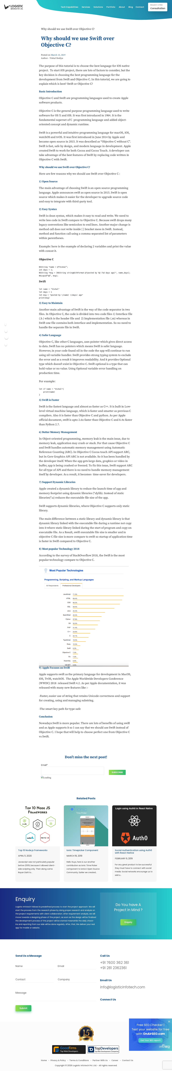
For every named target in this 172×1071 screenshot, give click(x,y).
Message (20, 992)
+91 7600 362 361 (114, 962)
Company (64, 979)
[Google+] (6, 337)
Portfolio (110, 7)
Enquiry (128, 922)
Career (114, 1060)
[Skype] (6, 344)
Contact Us (127, 1060)
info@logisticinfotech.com (122, 987)
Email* (44, 765)
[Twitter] (6, 330)
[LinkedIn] (116, 1006)
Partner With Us (100, 1060)
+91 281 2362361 (113, 967)
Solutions (98, 7)
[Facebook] (5, 324)
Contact (140, 7)
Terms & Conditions (79, 1060)
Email (61, 966)
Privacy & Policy (58, 1060)
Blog (130, 7)
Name (19, 966)
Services (86, 7)
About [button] (122, 7)
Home (44, 1060)
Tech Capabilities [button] (69, 7)
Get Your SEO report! (150, 1040)
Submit (23, 1008)
